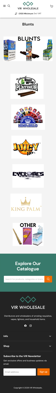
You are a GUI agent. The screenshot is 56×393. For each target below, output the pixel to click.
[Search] (48, 279)
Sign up (43, 371)
